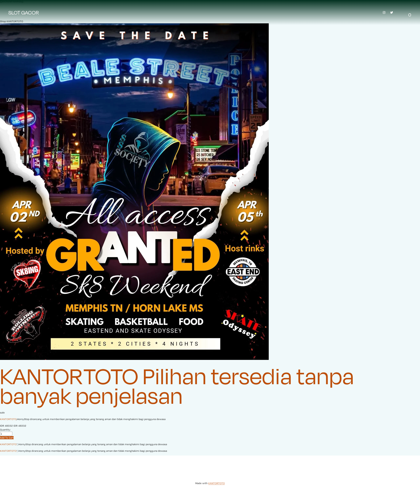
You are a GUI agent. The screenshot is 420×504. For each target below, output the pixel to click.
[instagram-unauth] (384, 12)
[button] (7, 437)
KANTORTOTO (8, 419)
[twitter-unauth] (391, 12)
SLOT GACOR (23, 12)
